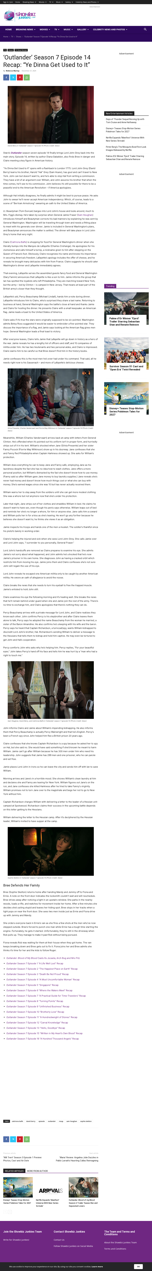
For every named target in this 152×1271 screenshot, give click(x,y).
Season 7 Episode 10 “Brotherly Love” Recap (35, 1011)
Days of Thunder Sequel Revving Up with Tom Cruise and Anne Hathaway (125, 121)
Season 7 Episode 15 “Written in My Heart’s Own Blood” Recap (44, 1033)
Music (58, 2)
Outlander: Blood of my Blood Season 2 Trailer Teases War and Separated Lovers (83, 1203)
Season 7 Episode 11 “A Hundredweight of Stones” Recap (41, 1017)
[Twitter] (13, 77)
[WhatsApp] (27, 77)
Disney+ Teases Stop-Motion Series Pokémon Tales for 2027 (123, 130)
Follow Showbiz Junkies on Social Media (73, 1246)
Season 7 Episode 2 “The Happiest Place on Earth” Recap (42, 968)
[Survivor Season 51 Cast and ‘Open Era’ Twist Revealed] (126, 353)
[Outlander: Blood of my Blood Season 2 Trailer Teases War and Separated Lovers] (83, 1187)
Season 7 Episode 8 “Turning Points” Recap (34, 1001)
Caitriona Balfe (18, 242)
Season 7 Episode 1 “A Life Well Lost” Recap (34, 963)
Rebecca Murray (12, 71)
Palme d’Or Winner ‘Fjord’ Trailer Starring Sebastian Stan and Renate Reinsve (125, 157)
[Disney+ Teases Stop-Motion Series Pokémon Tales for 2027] (18, 1187)
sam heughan (71, 1121)
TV (50, 2)
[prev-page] (5, 1212)
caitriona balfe (17, 1121)
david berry (30, 1121)
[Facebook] (6, 77)
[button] (145, 29)
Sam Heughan (85, 214)
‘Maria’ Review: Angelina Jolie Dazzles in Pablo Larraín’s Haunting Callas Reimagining (77, 1159)
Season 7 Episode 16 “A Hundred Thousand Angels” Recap (42, 1038)
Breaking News (28, 2)
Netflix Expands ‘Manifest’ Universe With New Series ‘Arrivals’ (47, 1203)
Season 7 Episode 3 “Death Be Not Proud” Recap (37, 974)
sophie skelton (86, 1121)
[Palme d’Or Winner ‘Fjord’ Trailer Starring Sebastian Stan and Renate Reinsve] (126, 308)
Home (17, 2)
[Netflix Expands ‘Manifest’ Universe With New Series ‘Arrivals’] (50, 1187)
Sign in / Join (8, 2)
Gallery (68, 2)
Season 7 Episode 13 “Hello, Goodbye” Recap (35, 1028)
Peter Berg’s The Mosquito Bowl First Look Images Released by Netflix (126, 148)
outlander (52, 1121)
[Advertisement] (94, 15)
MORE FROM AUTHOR (37, 1171)
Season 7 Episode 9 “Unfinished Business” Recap (37, 1006)
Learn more (97, 1266)
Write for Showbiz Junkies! (16, 1239)
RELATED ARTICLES (14, 1171)
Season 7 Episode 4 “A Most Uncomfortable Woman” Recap (43, 979)
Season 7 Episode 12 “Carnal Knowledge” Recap (37, 1022)
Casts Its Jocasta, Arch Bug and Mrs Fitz (43, 958)
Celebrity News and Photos (86, 2)
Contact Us (59, 1239)
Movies (41, 2)
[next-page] (10, 1212)
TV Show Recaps (21, 50)
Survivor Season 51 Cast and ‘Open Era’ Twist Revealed (126, 368)
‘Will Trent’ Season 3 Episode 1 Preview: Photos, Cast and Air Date (22, 1159)
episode (42, 1121)
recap (61, 1121)
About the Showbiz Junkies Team (120, 1242)
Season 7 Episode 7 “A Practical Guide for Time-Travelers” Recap (46, 995)
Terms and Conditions (115, 1248)
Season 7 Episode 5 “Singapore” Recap (32, 985)
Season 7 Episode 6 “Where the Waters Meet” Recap (39, 990)
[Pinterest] (20, 77)
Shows (18, 36)
